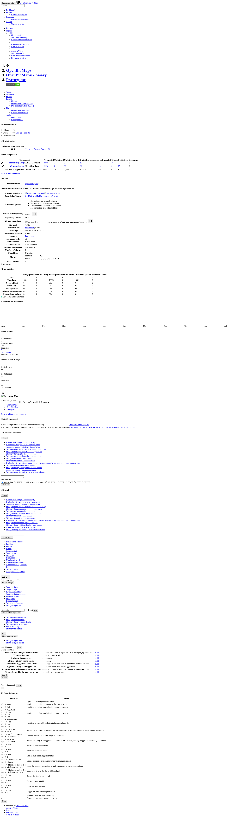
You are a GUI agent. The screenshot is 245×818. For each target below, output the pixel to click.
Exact (30, 610)
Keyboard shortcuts (19, 58)
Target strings (11, 589)
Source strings (11, 587)
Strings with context (14, 629)
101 (112, 163)
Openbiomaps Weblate (29, 3)
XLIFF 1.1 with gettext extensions (106, 427)
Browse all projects (19, 15)
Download (29, 228)
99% (46, 163)
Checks (9, 22)
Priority (9, 546)
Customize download (19, 113)
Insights (9, 99)
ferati (57, 193)
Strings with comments (15, 620)
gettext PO (78, 427)
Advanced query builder (11, 580)
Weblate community (19, 37)
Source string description (16, 594)
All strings (29, 149)
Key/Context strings (14, 592)
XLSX (133, 427)
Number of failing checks (16, 565)
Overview (10, 94)
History (14, 101)
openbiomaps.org (16, 163)
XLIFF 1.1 (125, 427)
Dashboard (10, 10)
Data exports (16, 117)
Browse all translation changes (13, 414)
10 (81, 163)
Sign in (9, 30)
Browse (19, 133)
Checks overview (18, 24)
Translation (10, 92)
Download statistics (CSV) (22, 103)
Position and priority (14, 542)
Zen (50, 149)
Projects (9, 12)
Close (19, 685)
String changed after (14, 640)
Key (8, 567)
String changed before (15, 643)
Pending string (12, 601)
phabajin (40, 193)
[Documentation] (2, 141)
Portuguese (16, 79)
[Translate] (2, 163)
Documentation (12, 812)
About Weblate (17, 51)
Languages (10, 17)
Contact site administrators (21, 40)
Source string (11, 551)
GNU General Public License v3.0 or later (42, 196)
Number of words (13, 560)
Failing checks (17, 119)
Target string (11, 553)
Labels (8, 549)
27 (119, 166)
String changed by (13, 605)
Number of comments (15, 562)
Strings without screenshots (17, 624)
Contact (9, 810)
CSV (71, 427)
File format (6, 480)
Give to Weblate (17, 46)
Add (35, 610)
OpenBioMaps (18, 70)
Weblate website (17, 53)
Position (9, 544)
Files (8, 108)
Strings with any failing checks (18, 622)
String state (10, 598)
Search (9, 97)
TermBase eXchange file (79, 424)
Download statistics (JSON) (22, 106)
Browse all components (10, 173)
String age (10, 555)
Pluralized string (12, 626)
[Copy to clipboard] (34, 214)
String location (12, 569)
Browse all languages (19, 19)
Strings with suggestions (16, 617)
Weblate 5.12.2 (22, 805)
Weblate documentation (20, 56)
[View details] (2, 394)
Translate (26, 133)
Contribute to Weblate (20, 44)
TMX (90, 427)
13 (65, 166)
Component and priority (15, 571)
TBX (85, 427)
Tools (8, 115)
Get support (16, 35)
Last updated (11, 558)
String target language (15, 603)
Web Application (17, 166)
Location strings (12, 596)
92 (81, 166)
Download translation (20, 110)
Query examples (7, 650)
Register (9, 28)
